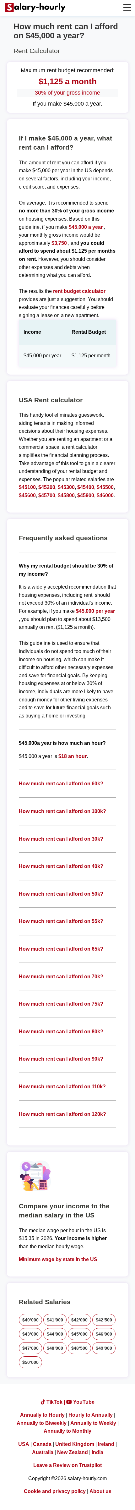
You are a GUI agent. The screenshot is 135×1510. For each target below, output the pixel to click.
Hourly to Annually (90, 1415)
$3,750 (59, 243)
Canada (42, 1444)
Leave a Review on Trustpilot (67, 1465)
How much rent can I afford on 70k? (61, 976)
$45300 (66, 487)
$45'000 (79, 1334)
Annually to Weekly (93, 1423)
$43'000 (30, 1334)
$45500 (105, 487)
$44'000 (55, 1334)
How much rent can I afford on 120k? (62, 1114)
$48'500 (79, 1348)
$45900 (85, 495)
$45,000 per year (95, 611)
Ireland (106, 1444)
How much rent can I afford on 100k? (62, 811)
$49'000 (104, 1348)
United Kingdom (74, 1444)
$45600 (27, 495)
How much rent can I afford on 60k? (61, 783)
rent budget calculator (79, 291)
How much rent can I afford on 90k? (61, 1059)
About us (100, 1491)
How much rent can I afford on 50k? (61, 894)
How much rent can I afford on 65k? (61, 949)
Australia (42, 1452)
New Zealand (72, 1452)
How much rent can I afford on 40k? (61, 866)
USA (23, 1444)
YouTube (83, 1402)
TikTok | (55, 1402)
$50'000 (30, 1362)
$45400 (85, 487)
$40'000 (30, 1319)
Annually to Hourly (42, 1415)
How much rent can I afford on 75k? (61, 1004)
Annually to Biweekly (42, 1423)
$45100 (27, 487)
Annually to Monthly (67, 1431)
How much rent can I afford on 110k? (62, 1086)
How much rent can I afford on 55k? (61, 921)
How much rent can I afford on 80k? (61, 1031)
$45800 (66, 495)
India (97, 1452)
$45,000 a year (86, 227)
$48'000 (55, 1348)
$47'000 (30, 1348)
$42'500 (104, 1319)
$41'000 (55, 1319)
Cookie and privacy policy (55, 1491)
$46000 (105, 495)
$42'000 (79, 1319)
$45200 (46, 487)
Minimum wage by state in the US (58, 1259)
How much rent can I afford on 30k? (61, 839)
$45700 (46, 495)
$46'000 (104, 1334)
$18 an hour (72, 756)
